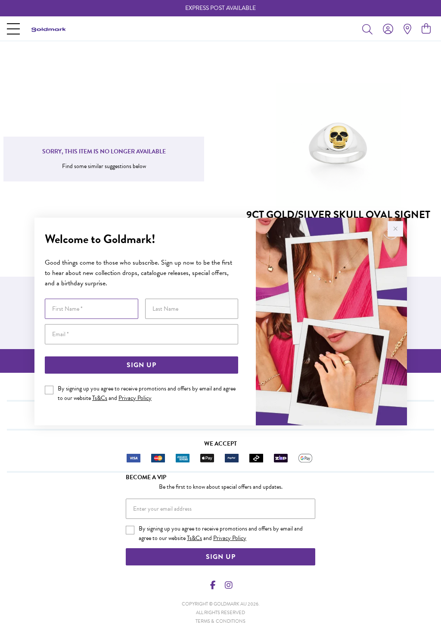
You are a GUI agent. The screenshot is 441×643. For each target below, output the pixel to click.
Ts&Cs (99, 398)
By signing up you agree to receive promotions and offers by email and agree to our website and (147, 393)
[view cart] (426, 29)
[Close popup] (395, 229)
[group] (220, 8)
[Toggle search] (369, 28)
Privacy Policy (135, 398)
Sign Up (141, 365)
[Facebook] (213, 585)
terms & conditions (220, 621)
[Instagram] (228, 585)
